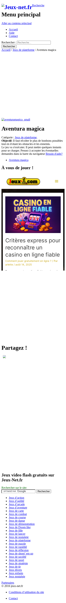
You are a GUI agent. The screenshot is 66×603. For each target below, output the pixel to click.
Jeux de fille (16, 530)
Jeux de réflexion (19, 550)
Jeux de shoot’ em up (21, 553)
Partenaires (7, 582)
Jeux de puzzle (17, 543)
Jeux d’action (16, 497)
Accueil (13, 29)
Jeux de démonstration (22, 524)
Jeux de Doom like (20, 527)
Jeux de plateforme (23, 49)
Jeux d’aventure (18, 507)
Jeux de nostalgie (19, 537)
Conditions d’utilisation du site (26, 592)
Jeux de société (17, 556)
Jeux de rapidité (18, 546)
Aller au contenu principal (16, 23)
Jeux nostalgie (17, 576)
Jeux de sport (16, 560)
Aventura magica (18, 160)
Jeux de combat (18, 514)
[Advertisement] (33, 84)
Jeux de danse (17, 520)
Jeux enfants (16, 573)
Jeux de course (17, 517)
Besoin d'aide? (54, 153)
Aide (11, 32)
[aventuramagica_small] (15, 119)
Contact (13, 36)
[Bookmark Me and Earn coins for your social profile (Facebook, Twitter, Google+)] (4, 357)
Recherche (38, 5)
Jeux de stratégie (18, 563)
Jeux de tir (15, 566)
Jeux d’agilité (16, 501)
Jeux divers (15, 569)
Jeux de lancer (17, 533)
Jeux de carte (16, 510)
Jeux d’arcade (17, 504)
